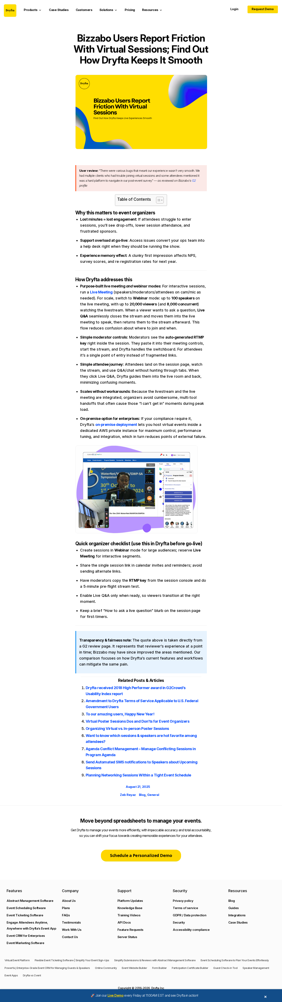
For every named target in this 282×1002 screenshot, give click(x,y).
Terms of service (185, 908)
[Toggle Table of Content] (158, 200)
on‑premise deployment (116, 424)
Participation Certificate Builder (190, 968)
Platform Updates (130, 901)
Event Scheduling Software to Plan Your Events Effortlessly (235, 960)
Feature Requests (130, 930)
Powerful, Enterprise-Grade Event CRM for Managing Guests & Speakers (47, 968)
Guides (233, 908)
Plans (66, 908)
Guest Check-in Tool (225, 968)
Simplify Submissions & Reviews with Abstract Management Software (155, 960)
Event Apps (11, 975)
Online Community (106, 968)
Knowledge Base (129, 908)
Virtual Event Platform (17, 960)
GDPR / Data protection (189, 915)
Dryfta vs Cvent (32, 975)
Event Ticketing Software (25, 915)
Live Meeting (101, 292)
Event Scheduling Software (26, 908)
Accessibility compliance (191, 930)
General (153, 795)
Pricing (130, 10)
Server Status (127, 937)
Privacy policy (183, 901)
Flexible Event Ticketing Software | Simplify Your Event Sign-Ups (72, 960)
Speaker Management (256, 968)
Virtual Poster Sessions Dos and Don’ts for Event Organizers (138, 721)
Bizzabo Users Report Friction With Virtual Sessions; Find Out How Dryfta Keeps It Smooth (141, 49)
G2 (194, 181)
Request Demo (263, 9)
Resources (152, 10)
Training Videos (129, 915)
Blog (142, 795)
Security (179, 922)
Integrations (237, 915)
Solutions (109, 10)
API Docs (124, 922)
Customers (84, 10)
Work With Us (71, 930)
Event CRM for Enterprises (26, 936)
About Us (69, 901)
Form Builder (159, 968)
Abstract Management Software (30, 901)
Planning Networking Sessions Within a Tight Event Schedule (138, 775)
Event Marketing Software (25, 943)
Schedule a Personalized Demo (141, 855)
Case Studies (59, 10)
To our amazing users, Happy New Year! (120, 714)
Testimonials (71, 922)
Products (33, 10)
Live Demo (116, 995)
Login (234, 9)
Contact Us (70, 937)
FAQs (66, 915)
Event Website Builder (134, 968)
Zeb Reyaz (128, 795)
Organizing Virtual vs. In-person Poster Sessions (127, 728)
